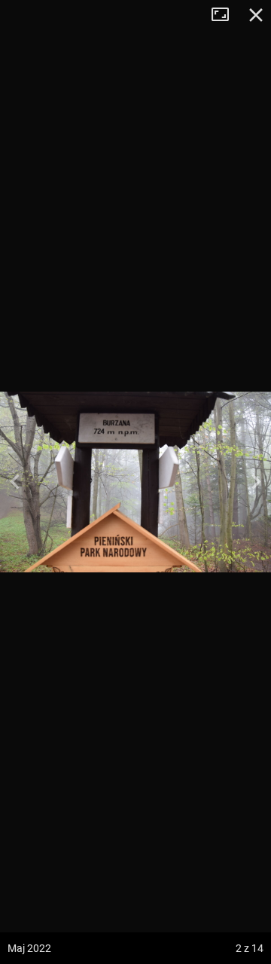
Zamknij (256, 15)
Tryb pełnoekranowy (226, 15)
